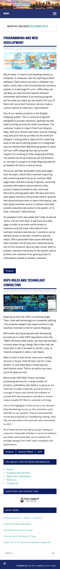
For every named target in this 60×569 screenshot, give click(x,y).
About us (11, 479)
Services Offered (25, 452)
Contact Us (12, 483)
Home (10, 469)
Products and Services (18, 472)
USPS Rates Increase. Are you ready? (17, 530)
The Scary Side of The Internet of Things (19, 536)
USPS (39, 452)
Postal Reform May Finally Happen (17, 524)
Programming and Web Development (20, 40)
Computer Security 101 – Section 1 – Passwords (22, 518)
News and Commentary (19, 476)
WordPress (33, 566)
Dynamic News (49, 566)
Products (10, 271)
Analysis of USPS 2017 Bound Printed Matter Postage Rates (27, 542)
